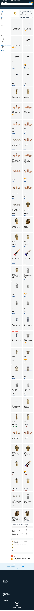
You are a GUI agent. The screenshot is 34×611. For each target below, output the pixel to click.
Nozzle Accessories (3, 48)
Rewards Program (6, 594)
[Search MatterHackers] (32, 4)
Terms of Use (5, 599)
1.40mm (3, 39)
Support (4, 583)
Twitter (14, 568)
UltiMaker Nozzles (4, 25)
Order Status (5, 592)
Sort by (24, 17)
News (4, 579)
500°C (2, 42)
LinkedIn (18, 568)
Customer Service (13, 0)
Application (2, 43)
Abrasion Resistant (4, 45)
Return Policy (5, 596)
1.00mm (3, 37)
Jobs (4, 595)
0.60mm (3, 35)
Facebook (13, 568)
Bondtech (3, 18)
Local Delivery (5, 593)
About (4, 589)
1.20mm (3, 38)
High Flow (3, 47)
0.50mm (3, 34)
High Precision (3, 46)
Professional (5, 581)
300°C (2, 41)
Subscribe (23, 566)
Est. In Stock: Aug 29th (26, 68)
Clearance (21, 17)
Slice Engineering (4, 24)
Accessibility (5, 600)
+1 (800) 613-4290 (18, 0)
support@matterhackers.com (17, 574)
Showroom (5, 580)
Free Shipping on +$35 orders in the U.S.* (6, 0)
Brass (2, 12)
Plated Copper (3, 13)
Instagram (16, 568)
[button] (17, 6)
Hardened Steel (4, 14)
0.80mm (3, 36)
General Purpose (4, 44)
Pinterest (19, 568)
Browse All (2, 50)
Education (5, 582)
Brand (2, 17)
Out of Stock (25, 426)
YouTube (21, 568)
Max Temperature (3, 40)
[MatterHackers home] (4, 2)
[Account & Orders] (30, 2)
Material (2, 11)
